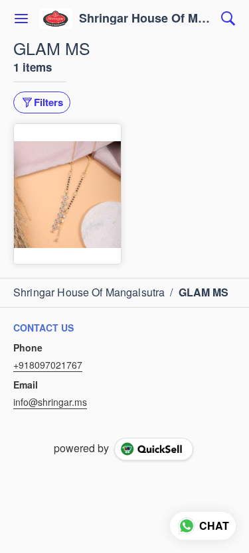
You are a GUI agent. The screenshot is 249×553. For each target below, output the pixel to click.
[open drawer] (21, 19)
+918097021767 (47, 364)
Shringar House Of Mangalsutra (146, 18)
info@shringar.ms (50, 401)
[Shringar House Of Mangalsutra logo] (55, 19)
